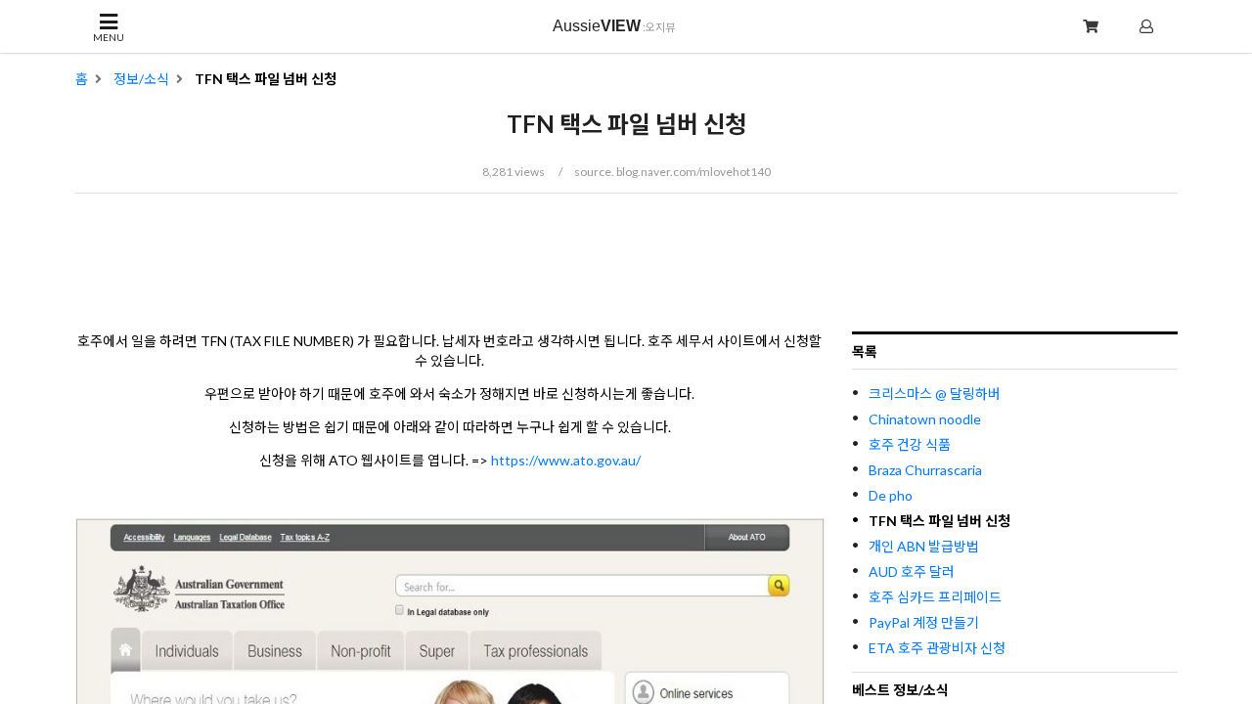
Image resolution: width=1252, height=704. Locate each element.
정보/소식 (141, 79)
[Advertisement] (626, 263)
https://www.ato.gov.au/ (566, 460)
